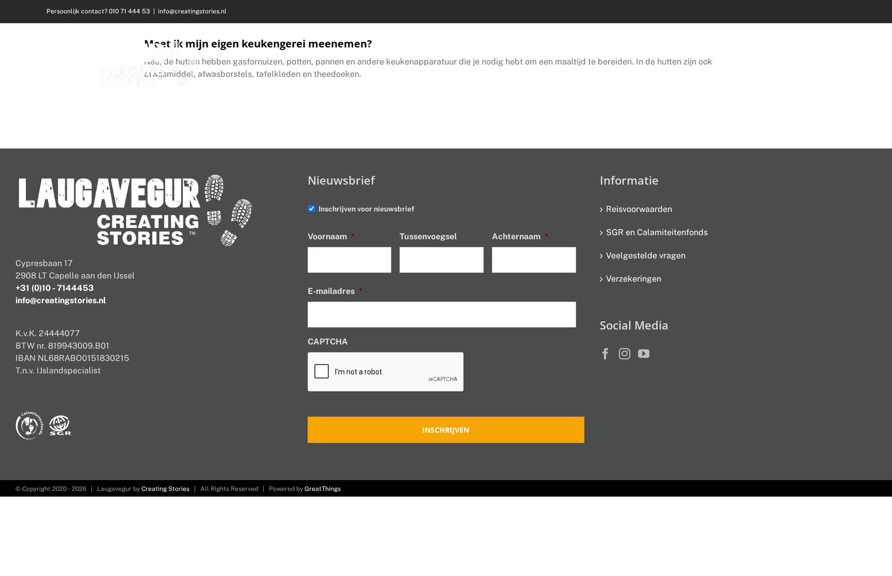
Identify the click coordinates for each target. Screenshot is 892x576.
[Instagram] (624, 353)
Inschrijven (445, 430)
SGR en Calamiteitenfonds (657, 232)
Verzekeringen (633, 279)
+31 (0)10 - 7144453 (54, 288)
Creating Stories (165, 488)
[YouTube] (643, 353)
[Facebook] (605, 353)
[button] (830, 49)
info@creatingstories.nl (192, 11)
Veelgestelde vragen (646, 255)
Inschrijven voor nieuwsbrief (366, 209)
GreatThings (323, 488)
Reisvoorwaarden (639, 209)
